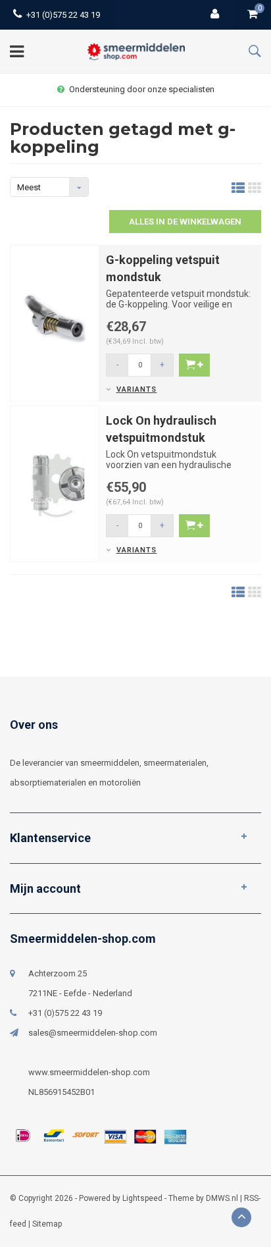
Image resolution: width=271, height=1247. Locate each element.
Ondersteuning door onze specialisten (141, 89)
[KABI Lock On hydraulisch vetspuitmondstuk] (54, 484)
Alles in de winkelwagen (185, 221)
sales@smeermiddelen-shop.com (92, 1033)
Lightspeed (142, 1198)
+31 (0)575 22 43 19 (63, 15)
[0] (252, 15)
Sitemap (47, 1224)
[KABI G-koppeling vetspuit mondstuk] (54, 322)
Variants (136, 389)
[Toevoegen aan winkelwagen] (194, 365)
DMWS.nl (222, 1198)
